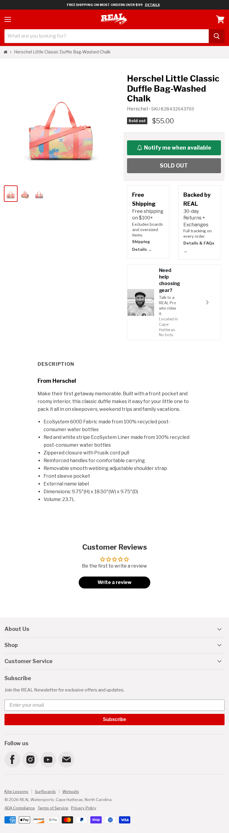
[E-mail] (66, 759)
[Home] (5, 52)
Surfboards (45, 791)
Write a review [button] (114, 582)
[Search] (217, 36)
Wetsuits (70, 791)
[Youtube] (48, 759)
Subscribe (114, 719)
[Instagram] (30, 759)
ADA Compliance (19, 808)
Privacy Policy (83, 808)
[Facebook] (12, 759)
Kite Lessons (16, 791)
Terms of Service (53, 808)
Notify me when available (177, 148)
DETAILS (152, 5)
